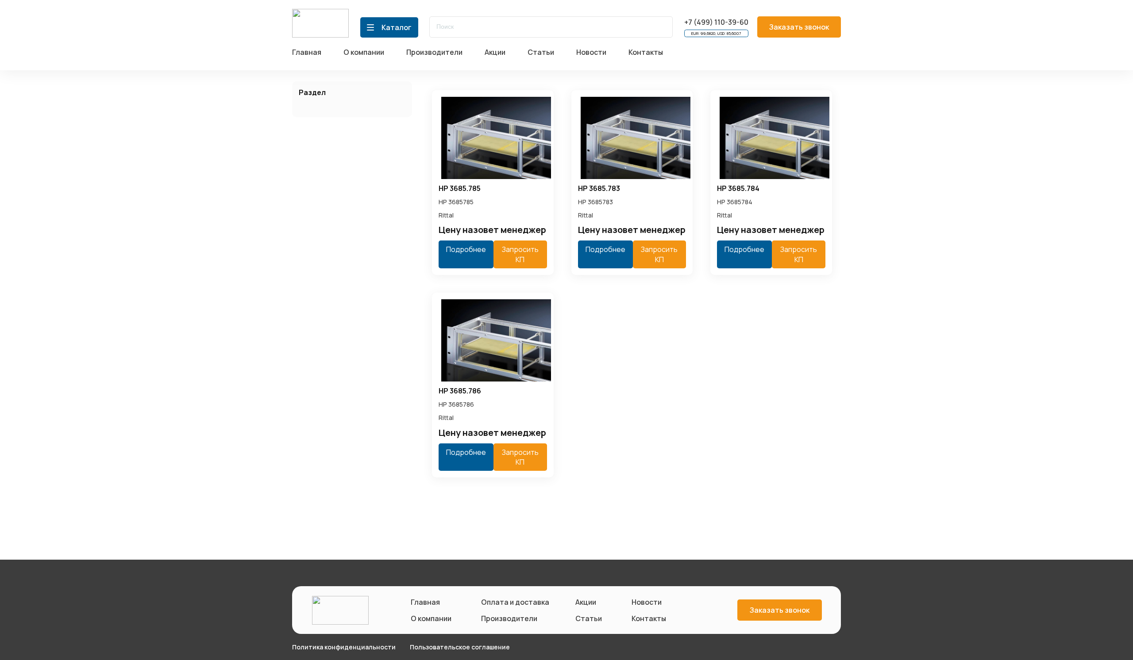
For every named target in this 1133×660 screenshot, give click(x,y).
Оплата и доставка (513, 602)
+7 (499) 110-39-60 (716, 22)
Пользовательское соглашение (460, 647)
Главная (425, 602)
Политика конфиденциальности (344, 647)
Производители (509, 618)
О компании (431, 618)
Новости (647, 602)
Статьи (588, 618)
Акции (585, 602)
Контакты (649, 618)
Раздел (312, 92)
